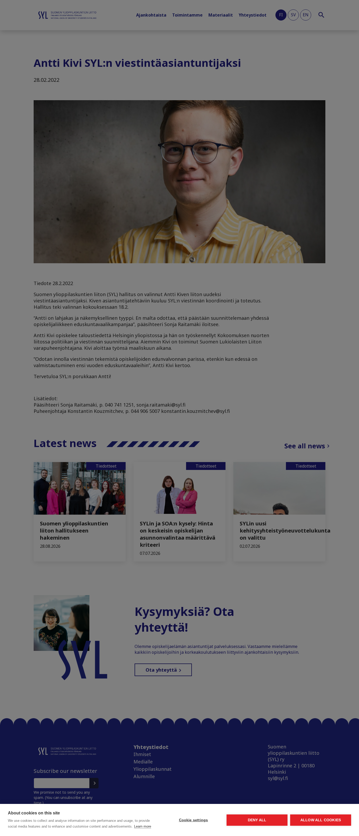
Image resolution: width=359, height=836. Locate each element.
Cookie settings (193, 820)
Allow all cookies (320, 820)
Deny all (257, 820)
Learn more (142, 826)
